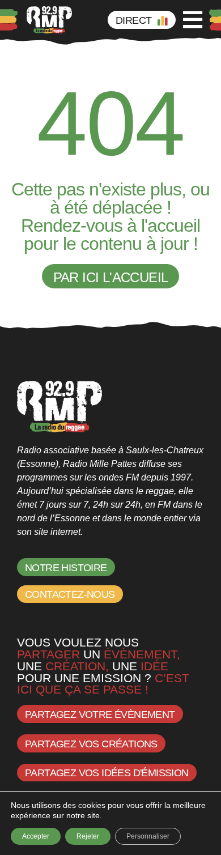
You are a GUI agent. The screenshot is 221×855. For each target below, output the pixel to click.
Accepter (35, 836)
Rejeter (87, 836)
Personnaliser (147, 836)
